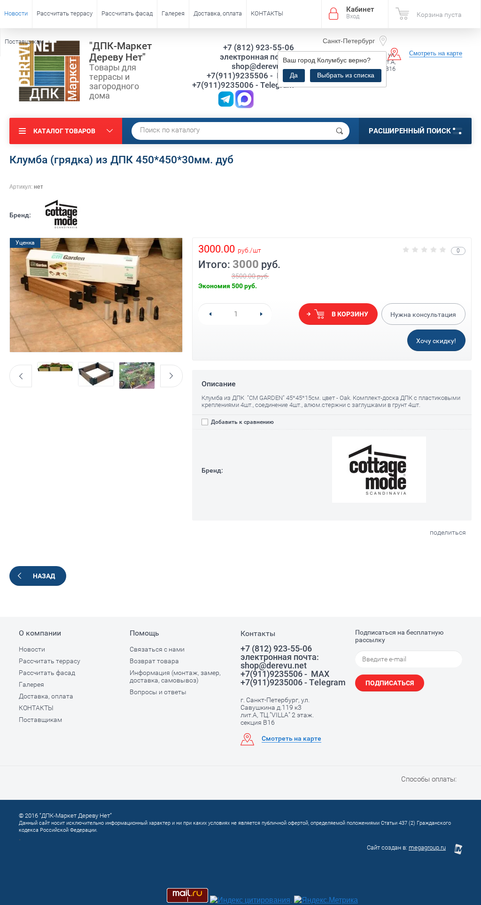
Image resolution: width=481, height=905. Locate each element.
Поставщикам (24, 41)
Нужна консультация (423, 314)
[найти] (339, 131)
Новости (16, 13)
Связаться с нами (157, 649)
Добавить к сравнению (241, 422)
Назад (44, 576)
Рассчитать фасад (127, 13)
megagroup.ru (427, 847)
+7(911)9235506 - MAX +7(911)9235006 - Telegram (243, 80)
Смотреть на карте (435, 53)
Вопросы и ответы (158, 692)
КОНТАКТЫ (267, 13)
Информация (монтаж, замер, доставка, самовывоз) (175, 676)
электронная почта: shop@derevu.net (257, 61)
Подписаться (389, 683)
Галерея (173, 13)
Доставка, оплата (218, 13)
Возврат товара (154, 661)
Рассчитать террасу (65, 13)
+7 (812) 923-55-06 (258, 47)
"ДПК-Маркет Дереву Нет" (120, 51)
